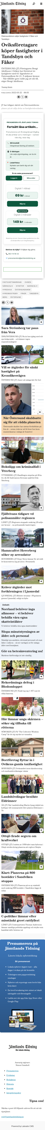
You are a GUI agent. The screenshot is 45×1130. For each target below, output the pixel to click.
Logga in (13, 178)
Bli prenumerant (22, 961)
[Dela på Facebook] (18, 97)
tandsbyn (33, 293)
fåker (23, 293)
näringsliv (8, 286)
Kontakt (10, 1088)
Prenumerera (12, 1071)
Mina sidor (31, 178)
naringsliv (32, 286)
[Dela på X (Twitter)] (22, 97)
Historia (10, 1084)
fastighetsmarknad (12, 282)
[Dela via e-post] (26, 97)
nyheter (20, 286)
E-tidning (10, 1075)
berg (5, 297)
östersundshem (22, 290)
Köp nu (22, 204)
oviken (28, 282)
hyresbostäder (10, 293)
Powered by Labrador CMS (22, 1126)
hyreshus (7, 290)
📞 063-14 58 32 (12, 254)
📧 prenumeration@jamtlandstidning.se (20, 258)
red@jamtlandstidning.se (12, 1117)
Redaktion (11, 1080)
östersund (15, 297)
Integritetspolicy (13, 1093)
